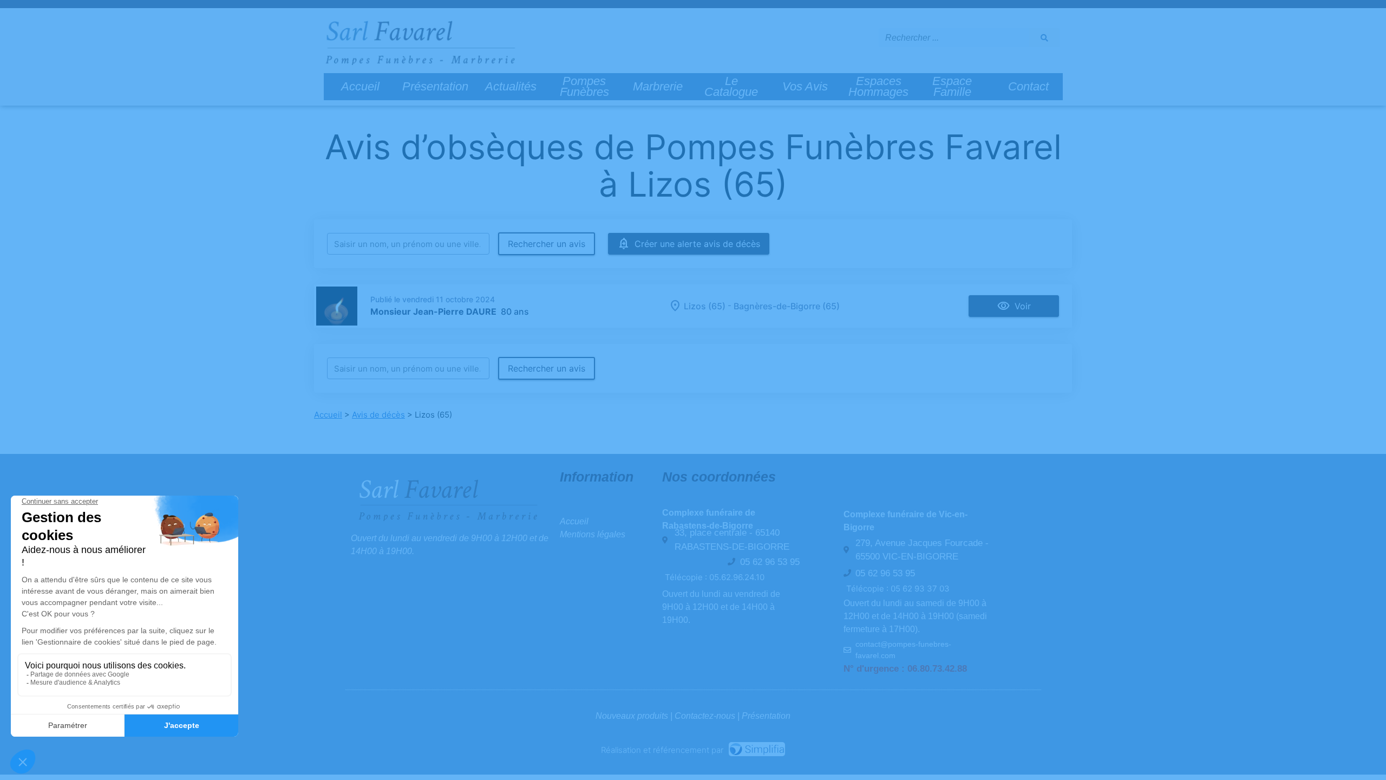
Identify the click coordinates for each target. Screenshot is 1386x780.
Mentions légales (592, 534)
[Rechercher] (1044, 37)
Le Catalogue (731, 86)
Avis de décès (378, 415)
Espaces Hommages (878, 86)
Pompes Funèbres (584, 86)
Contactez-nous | (708, 715)
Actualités (511, 86)
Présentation (435, 86)
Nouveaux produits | (635, 715)
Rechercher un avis (546, 243)
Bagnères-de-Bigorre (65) (787, 306)
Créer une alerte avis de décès (697, 243)
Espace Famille (952, 86)
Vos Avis (805, 86)
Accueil (360, 86)
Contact (1028, 86)
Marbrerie (658, 86)
